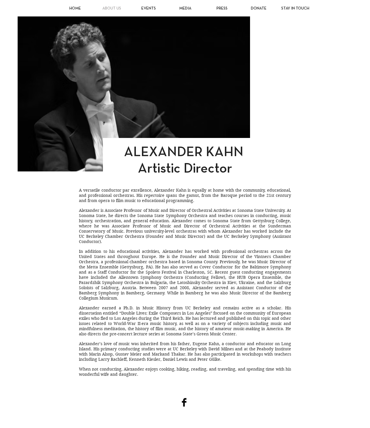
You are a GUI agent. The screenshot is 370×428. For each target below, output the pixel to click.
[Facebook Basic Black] (184, 402)
